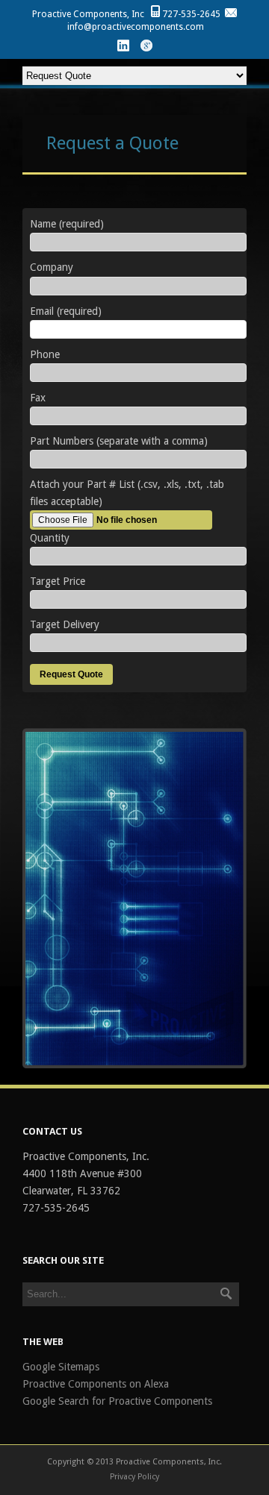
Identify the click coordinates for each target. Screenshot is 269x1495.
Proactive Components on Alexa (95, 1384)
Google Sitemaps (60, 1367)
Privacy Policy (134, 1477)
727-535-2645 (191, 14)
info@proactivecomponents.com (135, 27)
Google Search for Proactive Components (117, 1401)
